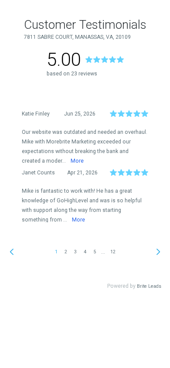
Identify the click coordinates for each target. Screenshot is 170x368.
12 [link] (113, 252)
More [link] (77, 161)
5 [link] (94, 252)
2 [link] (66, 252)
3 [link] (75, 252)
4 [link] (85, 252)
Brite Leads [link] (149, 286)
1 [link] (56, 252)
